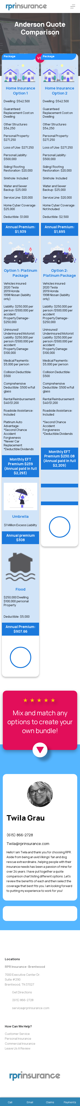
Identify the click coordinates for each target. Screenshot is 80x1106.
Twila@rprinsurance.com (28, 843)
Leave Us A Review (17, 1048)
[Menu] (72, 6)
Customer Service (17, 1034)
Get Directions (22, 992)
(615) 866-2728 (20, 834)
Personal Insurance (18, 1039)
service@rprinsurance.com (30, 1008)
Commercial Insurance (20, 1044)
